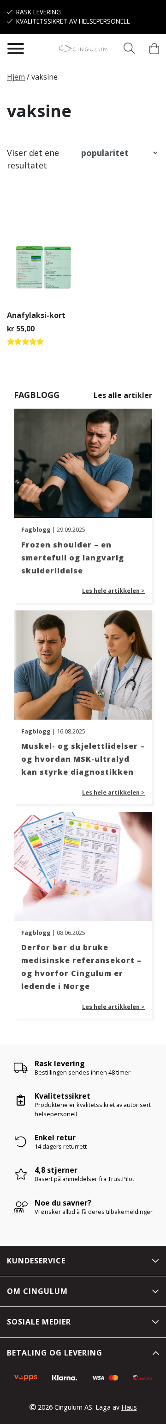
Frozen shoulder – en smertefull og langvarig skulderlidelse (72, 558)
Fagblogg (36, 529)
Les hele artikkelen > (113, 590)
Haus (129, 1407)
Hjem (16, 77)
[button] (129, 48)
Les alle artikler (123, 395)
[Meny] (15, 48)
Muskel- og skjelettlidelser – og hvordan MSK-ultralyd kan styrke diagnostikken (83, 759)
